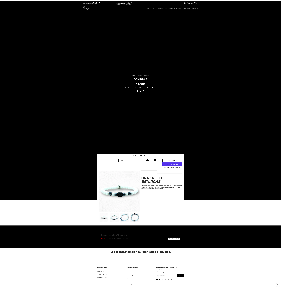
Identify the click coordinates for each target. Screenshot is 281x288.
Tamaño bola (101, 158)
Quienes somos (100, 271)
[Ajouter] (155, 160)
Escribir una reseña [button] (174, 238)
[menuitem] (185, 3)
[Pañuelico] (86, 8)
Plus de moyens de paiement (172, 167)
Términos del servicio (102, 274)
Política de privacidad (131, 275)
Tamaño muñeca (123, 158)
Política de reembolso (102, 277)
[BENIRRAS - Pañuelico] (104, 217)
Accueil (133, 75)
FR (197, 3)
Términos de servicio (131, 278)
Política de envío (130, 281)
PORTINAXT (101, 259)
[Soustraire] (147, 160)
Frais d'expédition (138, 87)
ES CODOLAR (179, 259)
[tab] (149, 172)
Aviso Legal (129, 284)
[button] (189, 3)
